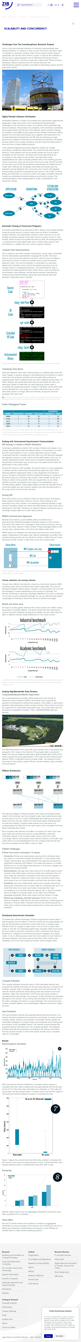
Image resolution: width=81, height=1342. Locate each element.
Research (13, 17)
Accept (48, 1336)
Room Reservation (62, 1272)
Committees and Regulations (39, 1259)
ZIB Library (59, 1276)
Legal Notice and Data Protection (15, 1337)
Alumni (4, 1323)
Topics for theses (8, 1327)
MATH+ (31, 1267)
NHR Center (59, 1259)
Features (23, 17)
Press (4, 1315)
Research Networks (36, 1276)
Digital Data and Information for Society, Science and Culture (66, 1265)
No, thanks (59, 1336)
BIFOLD (31, 1271)
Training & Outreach (10, 1300)
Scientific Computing (10, 1279)
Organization (33, 1255)
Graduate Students (9, 1303)
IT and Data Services (63, 1255)
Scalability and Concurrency (39, 17)
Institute (31, 1252)
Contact (38, 1337)
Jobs (31, 1337)
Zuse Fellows (33, 1284)
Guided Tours (7, 1319)
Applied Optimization (10, 1274)
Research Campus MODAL (38, 1263)
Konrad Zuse (33, 1280)
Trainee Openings (9, 1311)
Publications (6, 1289)
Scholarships (7, 1307)
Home (4, 17)
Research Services (62, 1252)
